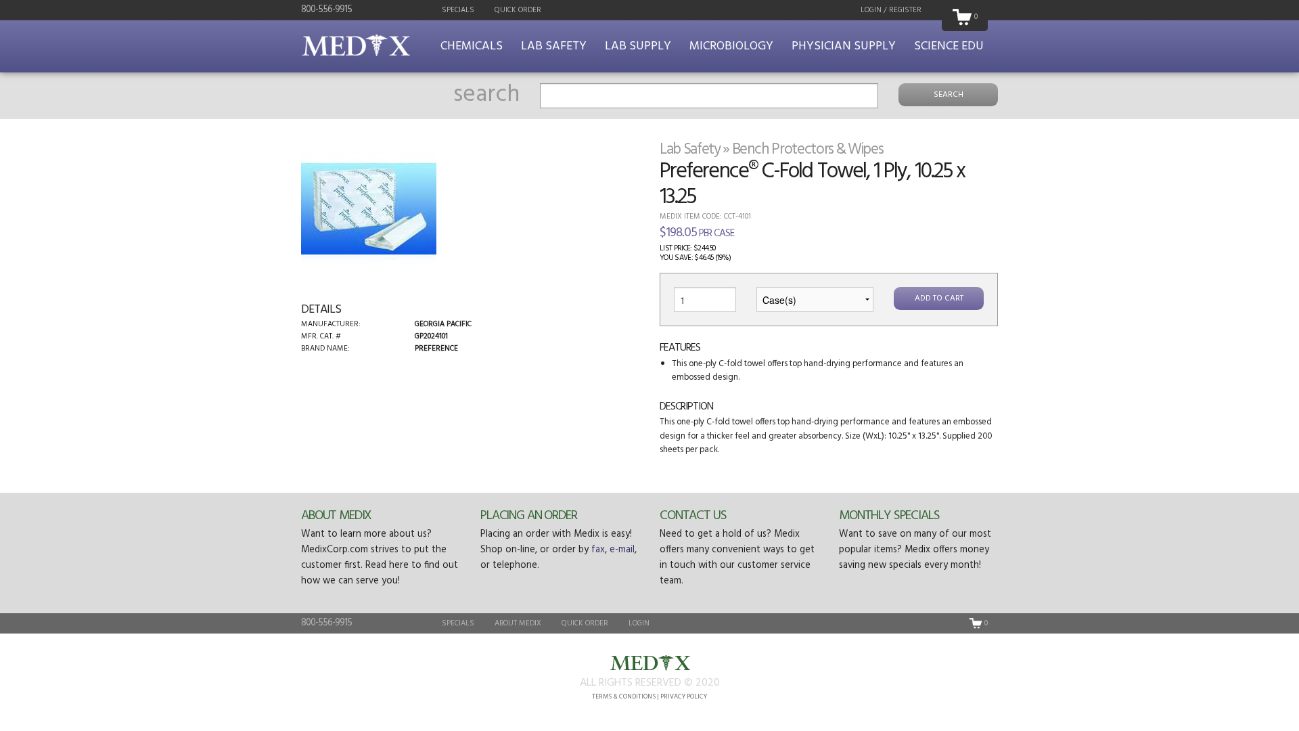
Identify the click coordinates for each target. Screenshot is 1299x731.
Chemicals (471, 46)
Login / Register (891, 10)
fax (598, 550)
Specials (458, 10)
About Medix (336, 516)
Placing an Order (528, 516)
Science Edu (949, 46)
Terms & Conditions (624, 697)
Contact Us (693, 516)
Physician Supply (844, 46)
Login (639, 623)
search (486, 95)
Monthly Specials (889, 516)
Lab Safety (554, 46)
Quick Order (518, 10)
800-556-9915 (326, 10)
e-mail (622, 550)
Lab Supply (638, 46)
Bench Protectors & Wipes (808, 149)
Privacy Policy (683, 697)
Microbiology (731, 46)
